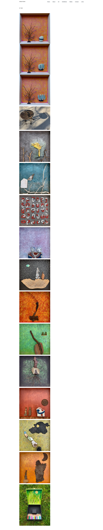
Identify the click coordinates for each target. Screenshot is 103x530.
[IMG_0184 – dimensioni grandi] (34, 195)
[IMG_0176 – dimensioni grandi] (34, 131)
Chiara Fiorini (22, 1)
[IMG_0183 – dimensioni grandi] (34, 163)
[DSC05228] (34, 13)
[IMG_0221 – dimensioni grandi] (34, 484)
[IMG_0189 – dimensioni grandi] (34, 227)
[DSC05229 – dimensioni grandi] (34, 74)
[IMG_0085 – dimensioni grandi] (34, 106)
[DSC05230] (34, 44)
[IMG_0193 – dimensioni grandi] (34, 259)
